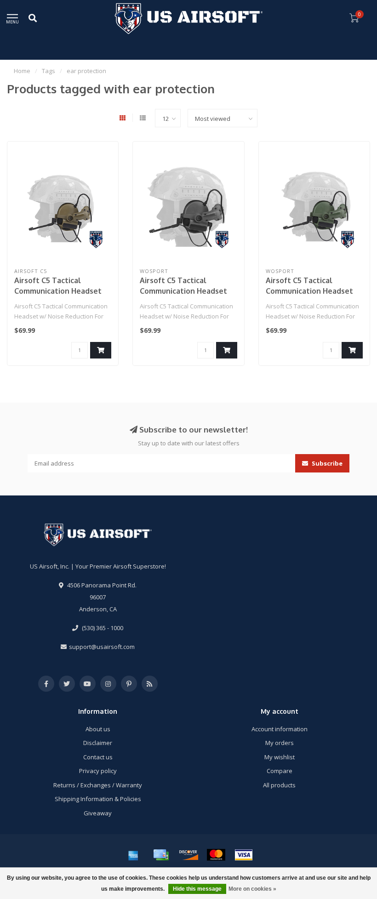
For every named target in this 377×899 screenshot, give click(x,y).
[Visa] (243, 855)
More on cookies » (252, 889)
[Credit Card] (160, 855)
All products (279, 785)
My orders (279, 743)
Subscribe (326, 463)
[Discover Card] (188, 855)
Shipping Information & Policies (98, 799)
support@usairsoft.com (102, 647)
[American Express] (133, 855)
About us (98, 729)
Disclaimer (97, 743)
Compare (279, 771)
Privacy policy (98, 771)
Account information (279, 729)
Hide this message (197, 889)
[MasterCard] (216, 855)
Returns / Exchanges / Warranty (97, 785)
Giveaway (98, 813)
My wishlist (279, 757)
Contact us (98, 757)
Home (22, 71)
